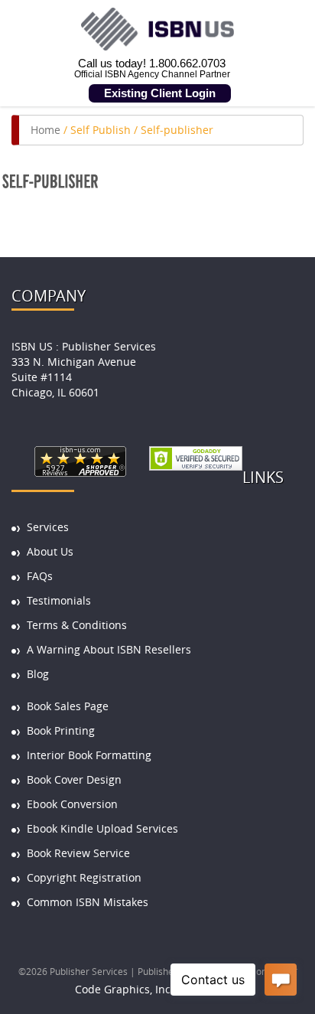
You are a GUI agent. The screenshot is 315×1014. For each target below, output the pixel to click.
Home (45, 129)
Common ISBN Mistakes (87, 902)
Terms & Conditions (77, 625)
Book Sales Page (68, 706)
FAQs (40, 576)
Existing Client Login (160, 92)
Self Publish (100, 129)
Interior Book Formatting (89, 755)
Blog (38, 674)
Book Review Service (78, 853)
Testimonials (59, 600)
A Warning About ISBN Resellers (109, 649)
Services (48, 527)
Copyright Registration (84, 877)
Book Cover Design (74, 779)
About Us (50, 551)
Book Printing (61, 730)
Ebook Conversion (72, 804)
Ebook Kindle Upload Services (102, 828)
